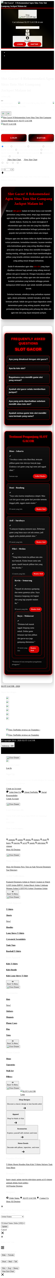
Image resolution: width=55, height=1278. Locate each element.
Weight (4, 1265)
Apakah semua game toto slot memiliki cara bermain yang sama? (27, 414)
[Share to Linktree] (7, 707)
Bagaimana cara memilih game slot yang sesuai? (26, 378)
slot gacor (17, 211)
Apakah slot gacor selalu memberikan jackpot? (27, 390)
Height (4, 1258)
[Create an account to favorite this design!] (2, 100)
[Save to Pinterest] (7, 711)
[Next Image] (3, 113)
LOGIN (20, 44)
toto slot (37, 266)
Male (4, 1255)
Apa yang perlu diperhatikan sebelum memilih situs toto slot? (27, 402)
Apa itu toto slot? (17, 368)
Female (11, 1255)
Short (4, 1262)
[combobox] (27, 27)
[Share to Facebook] (7, 703)
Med (10, 1262)
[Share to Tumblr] (7, 719)
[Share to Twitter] (7, 699)
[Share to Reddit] (7, 715)
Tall (15, 1262)
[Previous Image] (8, 113)
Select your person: (8, 1252)
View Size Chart (8, 1271)
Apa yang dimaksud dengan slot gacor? (28, 359)
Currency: (5, 1220)
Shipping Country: (8, 1213)
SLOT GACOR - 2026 (10, 686)
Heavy (15, 1268)
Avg (9, 1268)
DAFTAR (34, 44)
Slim (3, 1268)
